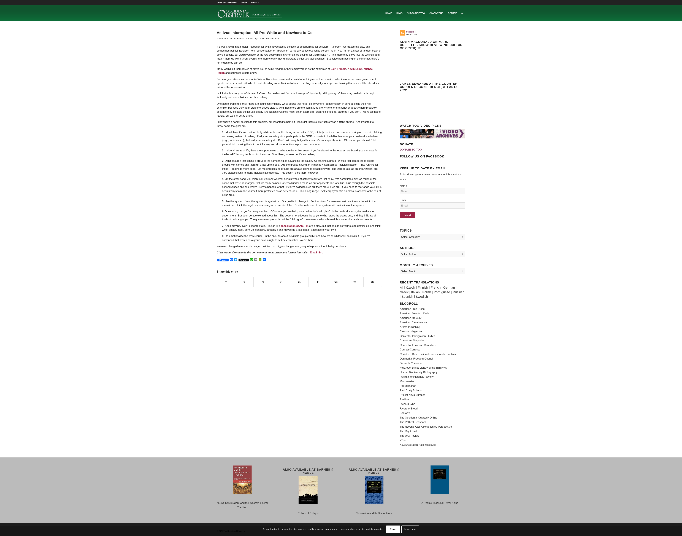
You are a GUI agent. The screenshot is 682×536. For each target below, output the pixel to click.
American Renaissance (413, 322)
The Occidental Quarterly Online (418, 417)
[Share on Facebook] (226, 282)
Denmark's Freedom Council (416, 358)
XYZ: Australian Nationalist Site (418, 444)
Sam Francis (338, 68)
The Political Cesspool (413, 422)
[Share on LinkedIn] (299, 282)
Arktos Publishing (410, 326)
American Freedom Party (414, 313)
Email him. (316, 252)
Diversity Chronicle (411, 363)
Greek (404, 292)
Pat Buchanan (408, 385)
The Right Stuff (408, 431)
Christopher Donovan (268, 38)
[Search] (462, 13)
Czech (410, 287)
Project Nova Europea (412, 394)
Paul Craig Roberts (411, 390)
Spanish (407, 296)
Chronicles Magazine (412, 340)
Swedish (422, 296)
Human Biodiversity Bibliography (418, 372)
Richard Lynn (407, 403)
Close (393, 529)
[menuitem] (228, 3)
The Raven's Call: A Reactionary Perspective (426, 426)
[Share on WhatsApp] (263, 282)
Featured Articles (245, 38)
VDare (403, 440)
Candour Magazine (411, 331)
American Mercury (410, 317)
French (436, 287)
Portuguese (442, 292)
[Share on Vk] (336, 282)
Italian (415, 292)
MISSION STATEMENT (227, 3)
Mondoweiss (407, 381)
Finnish (423, 287)
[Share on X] (244, 282)
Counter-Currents (410, 349)
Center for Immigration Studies (417, 335)
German (449, 287)
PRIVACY (255, 3)
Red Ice (404, 399)
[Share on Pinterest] (281, 282)
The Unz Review (409, 435)
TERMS (244, 3)
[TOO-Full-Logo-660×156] (250, 13)
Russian (458, 292)
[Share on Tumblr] (318, 282)
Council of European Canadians (418, 345)
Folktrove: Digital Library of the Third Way (423, 367)
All (401, 287)
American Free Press (412, 308)
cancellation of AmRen (294, 225)
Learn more (410, 529)
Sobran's (405, 412)
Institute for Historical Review (417, 376)
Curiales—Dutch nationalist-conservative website (428, 354)
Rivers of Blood (409, 408)
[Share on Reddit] (354, 282)
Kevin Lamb (354, 68)
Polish (426, 292)
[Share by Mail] (373, 282)
